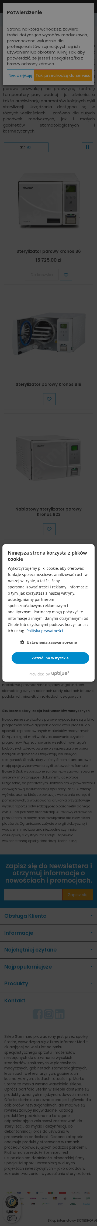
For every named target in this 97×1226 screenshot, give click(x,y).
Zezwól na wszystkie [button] (50, 657)
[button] (48, 642)
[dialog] (48, 613)
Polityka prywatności (44, 630)
